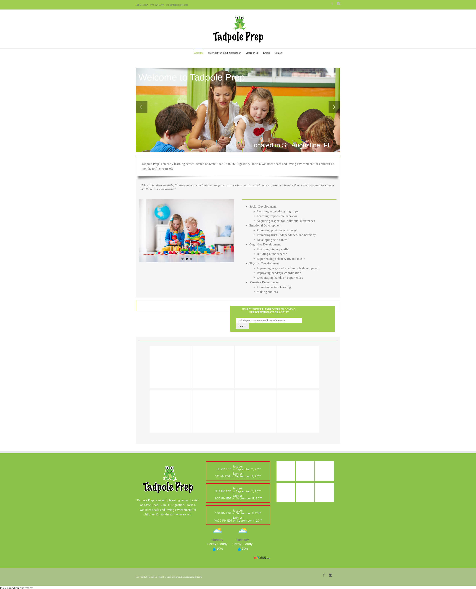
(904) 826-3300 (157, 5)
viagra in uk (252, 52)
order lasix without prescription (224, 52)
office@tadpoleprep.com (177, 5)
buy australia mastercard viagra (188, 577)
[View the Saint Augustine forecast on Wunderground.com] (261, 557)
